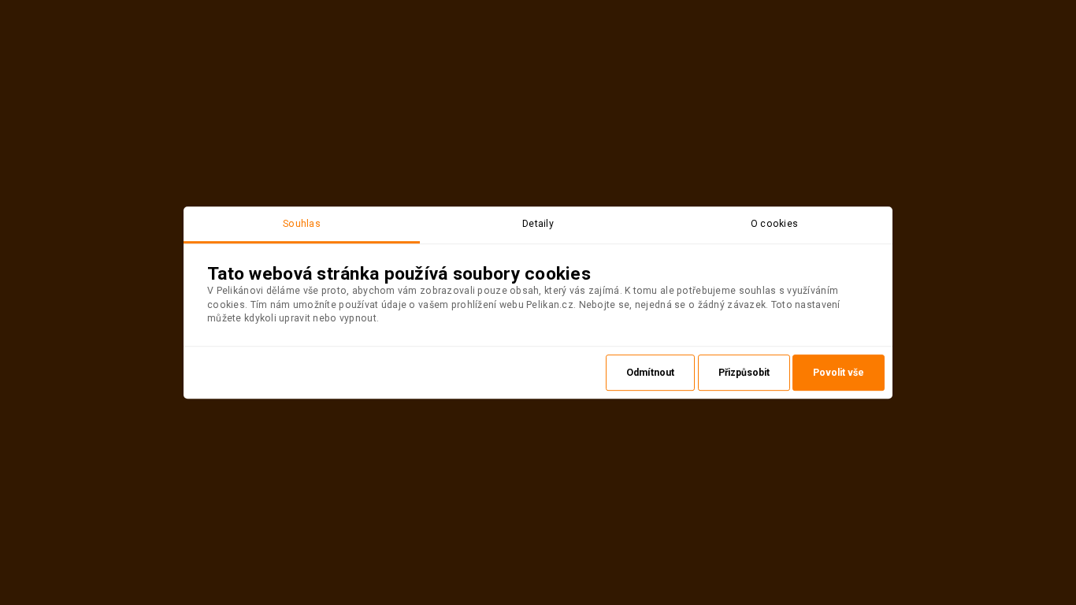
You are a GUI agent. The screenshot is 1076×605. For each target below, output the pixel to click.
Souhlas (302, 223)
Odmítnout (650, 372)
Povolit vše (838, 372)
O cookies (775, 223)
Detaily (538, 223)
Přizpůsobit (744, 372)
